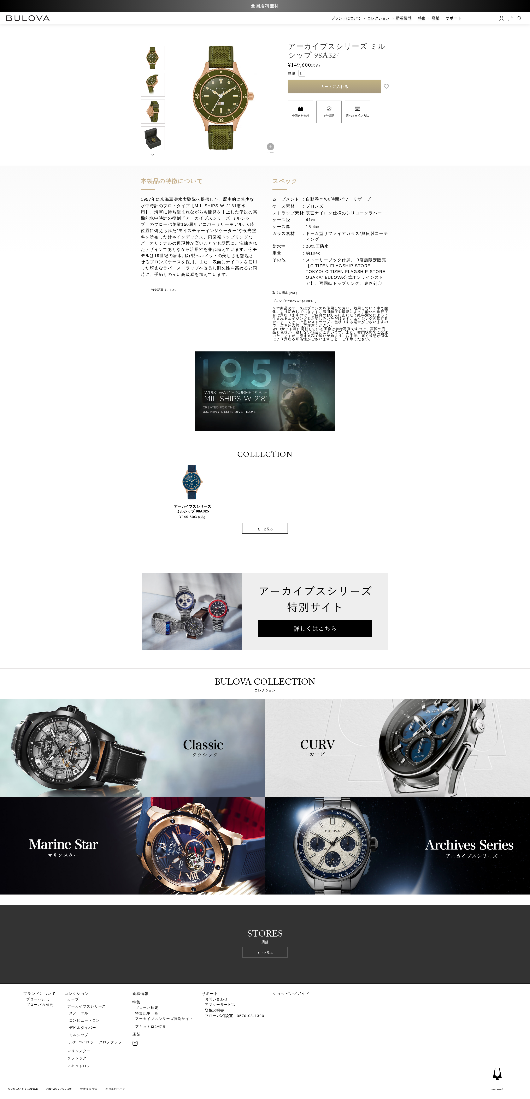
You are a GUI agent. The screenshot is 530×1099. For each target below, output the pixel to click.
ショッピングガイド (291, 994)
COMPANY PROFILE (23, 1089)
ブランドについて (39, 994)
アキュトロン (78, 1066)
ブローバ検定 (146, 1008)
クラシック (77, 1058)
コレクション (76, 994)
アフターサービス (220, 1005)
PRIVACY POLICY (59, 1089)
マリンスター (78, 1051)
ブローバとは (37, 999)
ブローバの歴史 (39, 1005)
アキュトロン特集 (150, 1027)
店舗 (436, 18)
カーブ (73, 999)
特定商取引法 (88, 1089)
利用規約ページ (115, 1089)
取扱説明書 (214, 1010)
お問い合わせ (216, 999)
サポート (454, 18)
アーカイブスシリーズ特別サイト (164, 1019)
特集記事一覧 (146, 1013)
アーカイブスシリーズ (86, 1006)
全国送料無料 (265, 6)
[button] (153, 154)
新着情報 (404, 18)
